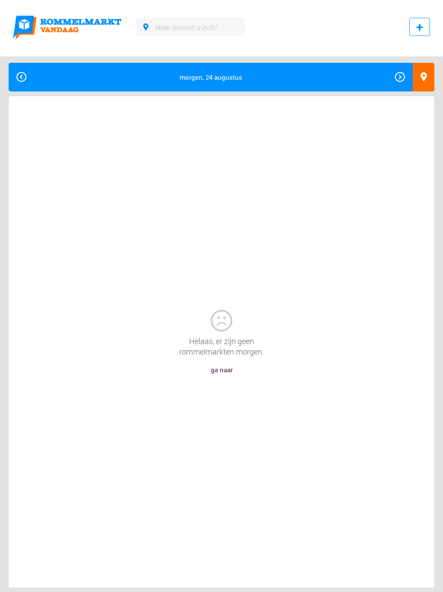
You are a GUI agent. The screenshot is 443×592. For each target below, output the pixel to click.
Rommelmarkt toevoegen (419, 27)
